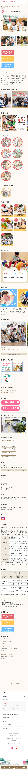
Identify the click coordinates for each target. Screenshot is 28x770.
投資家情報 (13, 740)
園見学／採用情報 (20, 767)
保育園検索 (7, 6)
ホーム (4, 692)
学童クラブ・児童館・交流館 (11, 705)
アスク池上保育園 (5, 639)
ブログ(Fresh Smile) (7, 724)
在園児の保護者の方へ (14, 733)
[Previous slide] (2, 123)
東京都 (13, 6)
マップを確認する (7, 470)
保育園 (5, 703)
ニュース (5, 728)
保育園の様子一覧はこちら (14, 354)
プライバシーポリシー (13, 743)
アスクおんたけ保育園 (6, 654)
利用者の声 (18, 738)
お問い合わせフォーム (14, 735)
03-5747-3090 (4, 478)
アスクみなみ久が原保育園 (7, 646)
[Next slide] (26, 123)
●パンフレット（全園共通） (8, 390)
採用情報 (5, 696)
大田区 (18, 6)
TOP (2, 6)
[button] (14, 24)
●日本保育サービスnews (7, 392)
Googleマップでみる (14, 684)
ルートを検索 (20, 470)
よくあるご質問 (10, 738)
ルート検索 (7, 767)
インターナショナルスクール (11, 708)
